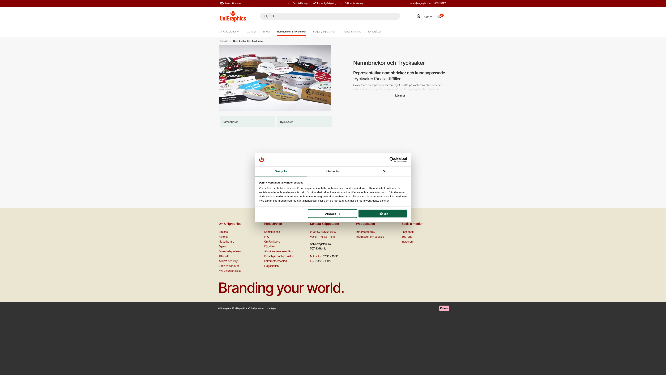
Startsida (224, 41)
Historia (223, 236)
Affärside (224, 256)
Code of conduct (229, 266)
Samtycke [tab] (281, 171)
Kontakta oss (272, 232)
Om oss (223, 232)
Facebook (408, 232)
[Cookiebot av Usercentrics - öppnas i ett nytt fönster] (392, 159)
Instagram (407, 241)
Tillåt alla (382, 213)
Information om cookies (370, 236)
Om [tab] (385, 171)
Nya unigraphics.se (230, 270)
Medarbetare (226, 241)
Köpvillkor (270, 246)
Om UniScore (272, 241)
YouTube (407, 236)
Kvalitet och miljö (228, 261)
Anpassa (330, 213)
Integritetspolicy (365, 232)
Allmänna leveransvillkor (278, 251)
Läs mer (400, 95)
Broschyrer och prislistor (278, 256)
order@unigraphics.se (420, 3)
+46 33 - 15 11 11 (328, 236)
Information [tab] (333, 171)
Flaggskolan (271, 266)
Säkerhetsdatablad (275, 261)
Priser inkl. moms (233, 3)
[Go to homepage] (233, 16)
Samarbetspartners (230, 251)
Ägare (222, 246)
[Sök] (266, 16)
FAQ (266, 236)
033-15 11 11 (440, 3)
